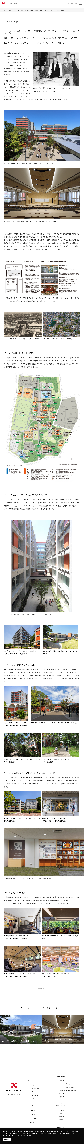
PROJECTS (34, 1105)
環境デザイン (63, 1097)
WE (31, 1081)
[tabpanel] (21, 1029)
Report (17, 21)
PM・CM (61, 1100)
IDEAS (33, 1115)
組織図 (61, 1119)
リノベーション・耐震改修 (66, 1087)
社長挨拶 (34, 1092)
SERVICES (61, 1076)
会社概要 (61, 1110)
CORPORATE (62, 1105)
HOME (4, 10)
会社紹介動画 (35, 1088)
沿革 (60, 1113)
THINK (10, 10)
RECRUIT (60, 1127)
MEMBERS (34, 1118)
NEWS (32, 1122)
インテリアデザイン (64, 1084)
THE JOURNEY (36, 1095)
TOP (31, 1076)
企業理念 (34, 1085)
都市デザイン (63, 1093)
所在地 (61, 1123)
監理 (60, 1103)
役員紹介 (61, 1116)
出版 (33, 1098)
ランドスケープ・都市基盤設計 (68, 1090)
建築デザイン (63, 1081)
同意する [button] (7, 1139)
